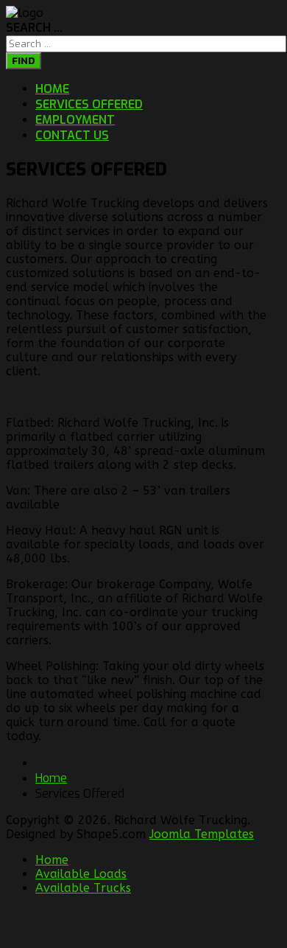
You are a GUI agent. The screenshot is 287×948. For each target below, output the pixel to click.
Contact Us (72, 135)
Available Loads (81, 874)
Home (52, 89)
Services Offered (89, 104)
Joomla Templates (201, 834)
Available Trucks (83, 888)
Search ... (34, 27)
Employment (75, 120)
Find (23, 61)
